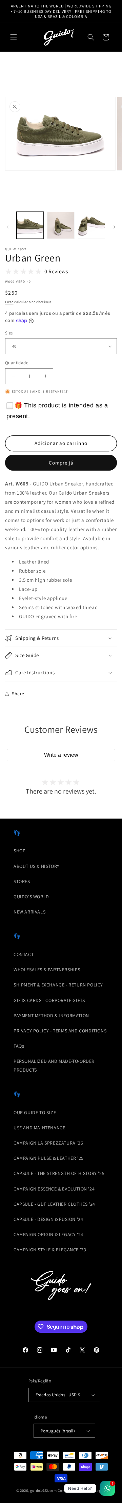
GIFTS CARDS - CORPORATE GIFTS (49, 1000)
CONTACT (24, 954)
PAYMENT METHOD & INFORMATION (51, 1015)
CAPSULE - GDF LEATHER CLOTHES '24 (54, 1204)
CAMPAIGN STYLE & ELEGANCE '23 (50, 1250)
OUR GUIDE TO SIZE (35, 1112)
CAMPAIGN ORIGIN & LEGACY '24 (48, 1234)
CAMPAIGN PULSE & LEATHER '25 (49, 1158)
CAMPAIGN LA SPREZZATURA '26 (48, 1143)
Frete (9, 302)
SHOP (19, 851)
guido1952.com (43, 1490)
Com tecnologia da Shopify (82, 1490)
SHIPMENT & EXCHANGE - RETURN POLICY (58, 985)
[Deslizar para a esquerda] (7, 227)
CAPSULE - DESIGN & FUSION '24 (48, 1219)
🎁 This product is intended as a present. (57, 411)
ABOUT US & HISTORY (37, 866)
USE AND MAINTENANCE (39, 1128)
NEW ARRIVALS (29, 912)
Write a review (61, 755)
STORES (22, 881)
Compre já (61, 462)
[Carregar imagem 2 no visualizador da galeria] (60, 225)
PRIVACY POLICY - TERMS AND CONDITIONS (60, 1031)
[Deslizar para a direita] (114, 227)
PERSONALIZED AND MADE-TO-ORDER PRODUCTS (54, 1065)
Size (9, 333)
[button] (13, 37)
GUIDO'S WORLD (31, 897)
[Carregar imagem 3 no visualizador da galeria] (91, 225)
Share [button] (18, 694)
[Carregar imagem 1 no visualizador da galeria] (30, 225)
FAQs (19, 1046)
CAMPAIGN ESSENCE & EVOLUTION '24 (54, 1189)
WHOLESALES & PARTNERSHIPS (47, 970)
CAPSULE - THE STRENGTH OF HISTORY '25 (59, 1173)
